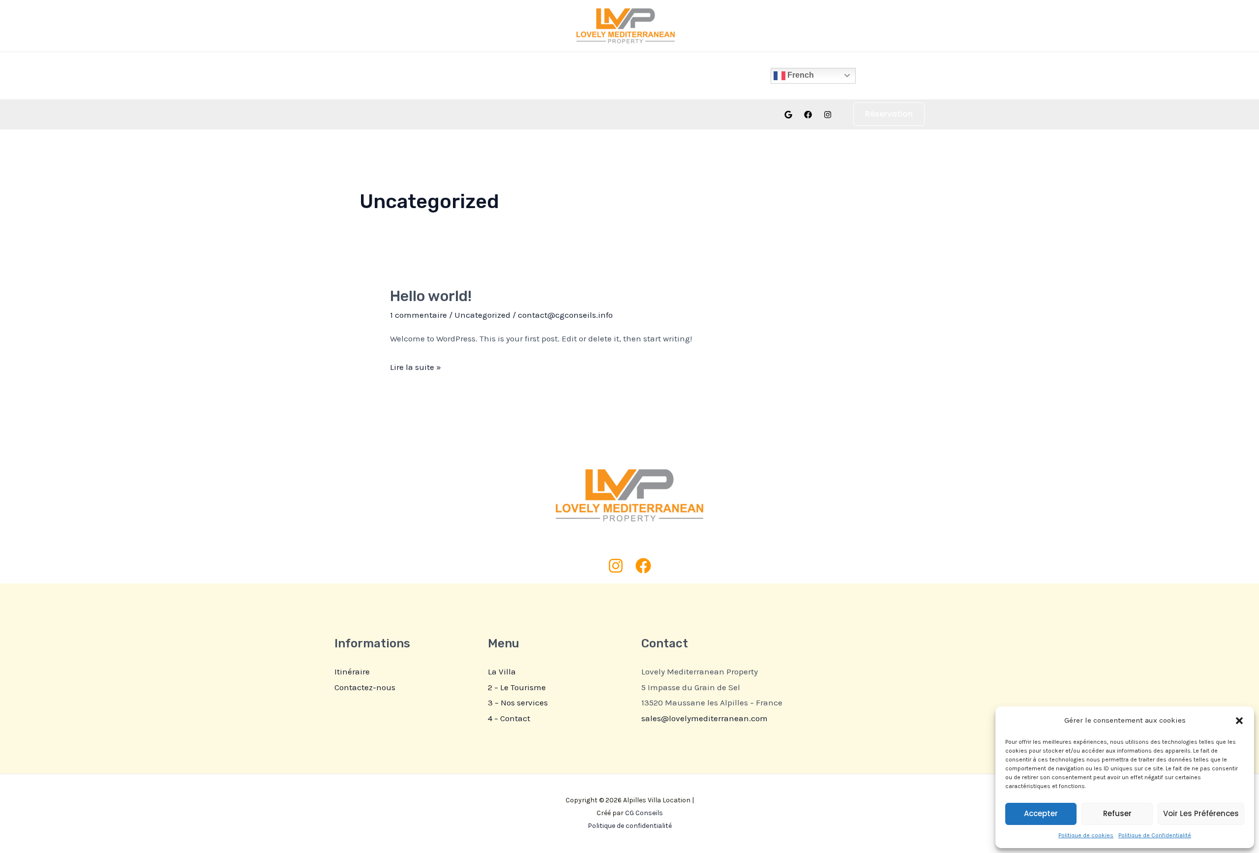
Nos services (690, 75)
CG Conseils (644, 813)
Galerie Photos (560, 75)
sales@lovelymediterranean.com (704, 718)
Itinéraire (352, 671)
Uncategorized (482, 315)
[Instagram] (828, 115)
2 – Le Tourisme (517, 687)
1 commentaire (418, 315)
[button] (1239, 721)
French (799, 75)
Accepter (1041, 813)
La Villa (502, 75)
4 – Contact (509, 718)
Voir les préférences (1201, 813)
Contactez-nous (364, 687)
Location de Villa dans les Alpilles (408, 75)
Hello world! (431, 296)
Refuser (1117, 813)
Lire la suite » (415, 366)
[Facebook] (808, 115)
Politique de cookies (1085, 835)
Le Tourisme (627, 75)
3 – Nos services (518, 702)
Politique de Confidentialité (1154, 835)
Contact (746, 75)
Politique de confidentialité (630, 826)
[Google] (788, 115)
